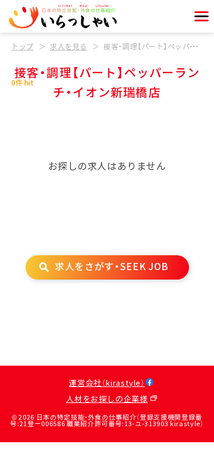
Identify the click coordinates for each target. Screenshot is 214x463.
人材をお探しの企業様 (107, 399)
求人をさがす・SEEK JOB (112, 266)
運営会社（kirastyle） (107, 383)
